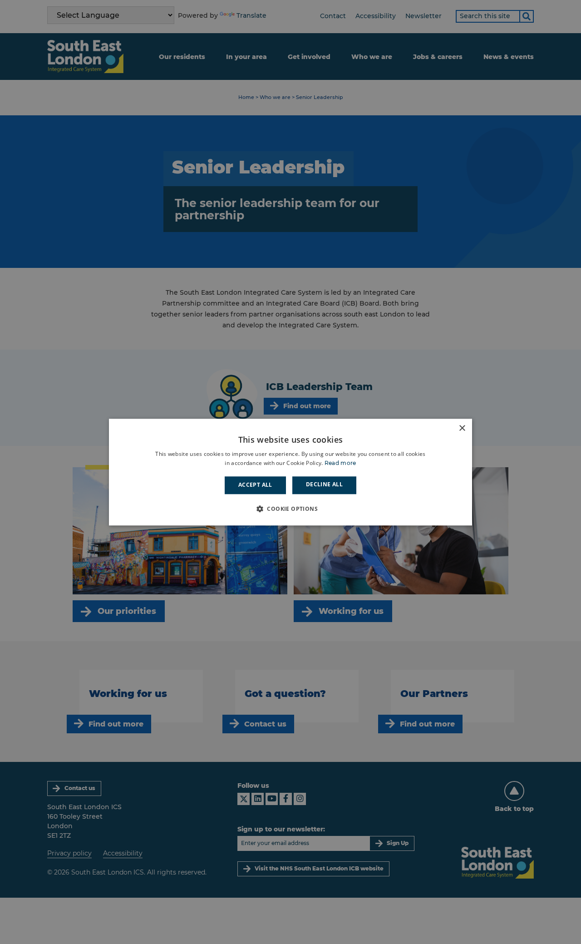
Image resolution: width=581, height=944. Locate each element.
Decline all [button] (324, 485)
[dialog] (290, 472)
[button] (290, 508)
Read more (340, 463)
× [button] (461, 428)
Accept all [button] (255, 485)
